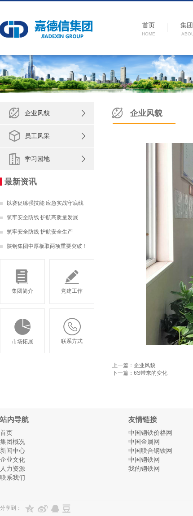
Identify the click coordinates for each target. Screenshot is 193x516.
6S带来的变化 (150, 373)
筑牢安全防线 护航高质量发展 (42, 217)
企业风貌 (37, 113)
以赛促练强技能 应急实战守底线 (45, 203)
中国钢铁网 (144, 459)
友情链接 (142, 419)
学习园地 (37, 158)
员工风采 (37, 135)
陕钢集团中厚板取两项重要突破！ (47, 246)
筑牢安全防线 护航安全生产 (40, 232)
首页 (6, 432)
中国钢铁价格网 (150, 432)
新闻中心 (12, 450)
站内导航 (14, 419)
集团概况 (12, 441)
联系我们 (12, 477)
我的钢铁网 (144, 468)
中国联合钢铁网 (150, 450)
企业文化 (12, 459)
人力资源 (12, 468)
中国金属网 (144, 441)
